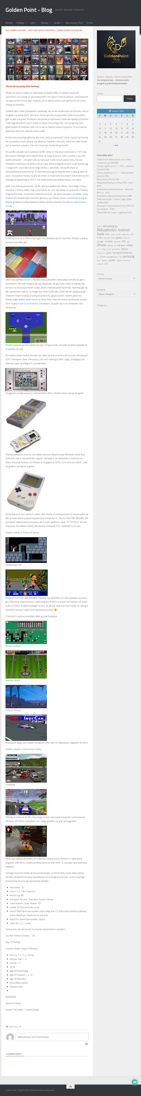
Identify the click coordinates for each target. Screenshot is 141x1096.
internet (117, 241)
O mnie (90, 22)
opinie (108, 252)
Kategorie (101, 289)
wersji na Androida (29, 303)
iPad (128, 241)
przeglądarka (112, 256)
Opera (124, 249)
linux (104, 249)
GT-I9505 (108, 241)
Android (124, 230)
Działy (57, 22)
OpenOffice (116, 249)
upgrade (119, 260)
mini (109, 249)
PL (98, 257)
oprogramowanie (122, 252)
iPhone (101, 245)
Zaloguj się (101, 305)
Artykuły (20, 22)
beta (107, 234)
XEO (106, 263)
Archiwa (100, 274)
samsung (128, 256)
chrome (118, 234)
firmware (107, 238)
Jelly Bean (121, 245)
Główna (9, 22)
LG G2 (99, 249)
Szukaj (100, 93)
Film (132, 234)
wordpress (100, 264)
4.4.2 (99, 226)
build (112, 234)
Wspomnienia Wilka (123, 76)
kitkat (129, 245)
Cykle (32, 22)
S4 (120, 256)
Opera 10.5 (101, 253)
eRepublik (125, 234)
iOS (124, 241)
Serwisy (44, 22)
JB (115, 245)
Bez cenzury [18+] (74, 22)
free (113, 237)
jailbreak (110, 245)
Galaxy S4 (126, 238)
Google (100, 241)
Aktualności (107, 229)
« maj (115, 145)
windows (126, 260)
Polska (103, 256)
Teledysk (104, 260)
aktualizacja (110, 226)
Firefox (100, 237)
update (111, 260)
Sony (98, 260)
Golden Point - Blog (29, 10)
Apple (100, 234)
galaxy (119, 237)
